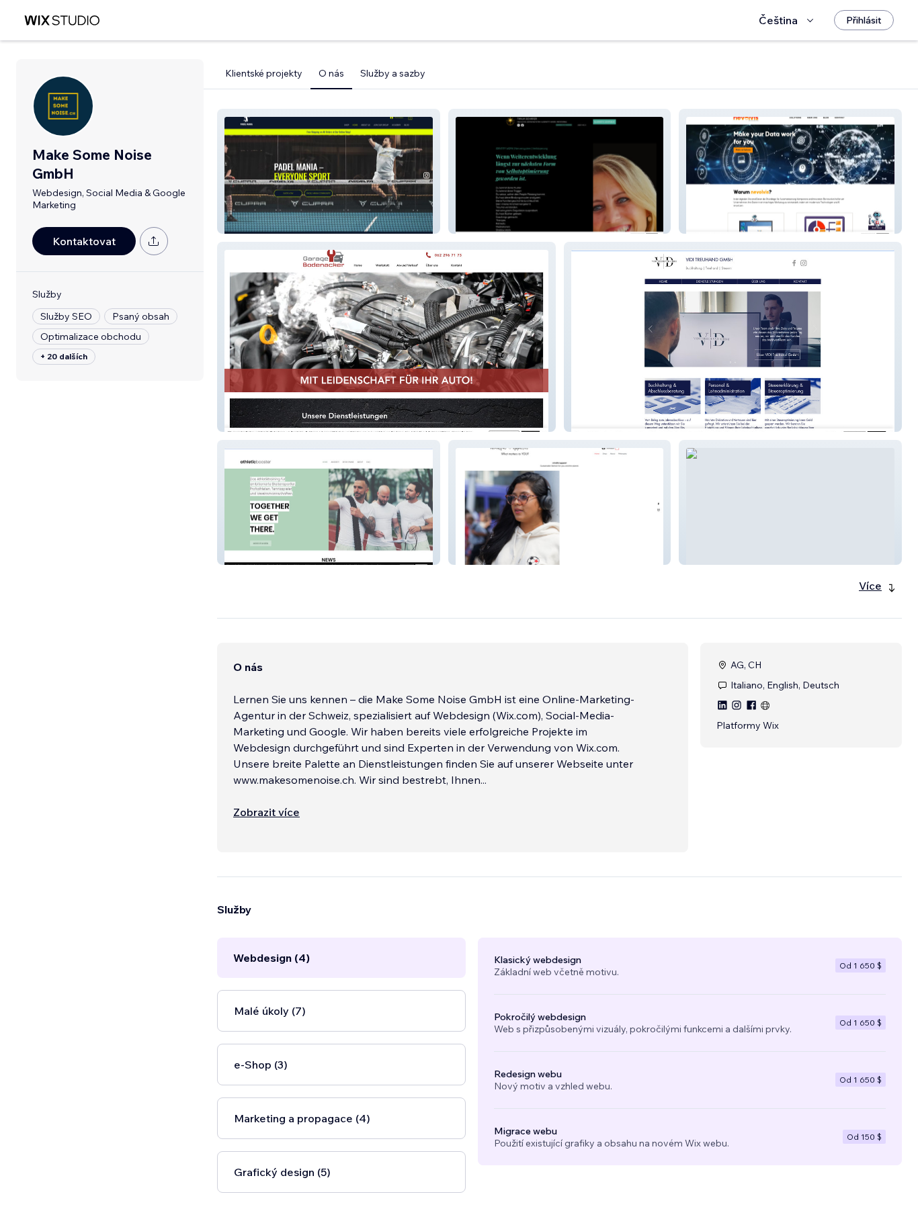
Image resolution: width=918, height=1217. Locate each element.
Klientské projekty (263, 73)
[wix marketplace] (61, 20)
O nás (331, 73)
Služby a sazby (392, 73)
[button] (328, 171)
